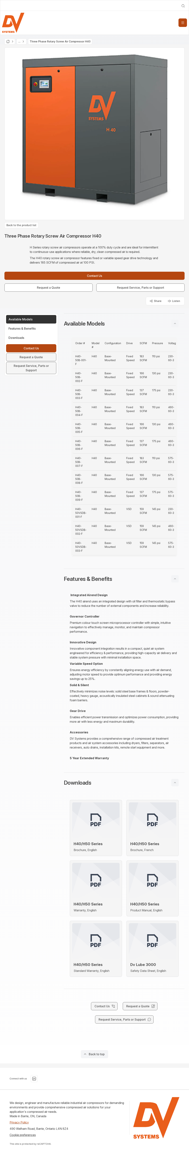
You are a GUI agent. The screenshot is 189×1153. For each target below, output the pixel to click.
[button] (124, 323)
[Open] (182, 22)
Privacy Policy (19, 1122)
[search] (183, 6)
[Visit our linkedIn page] (34, 1078)
